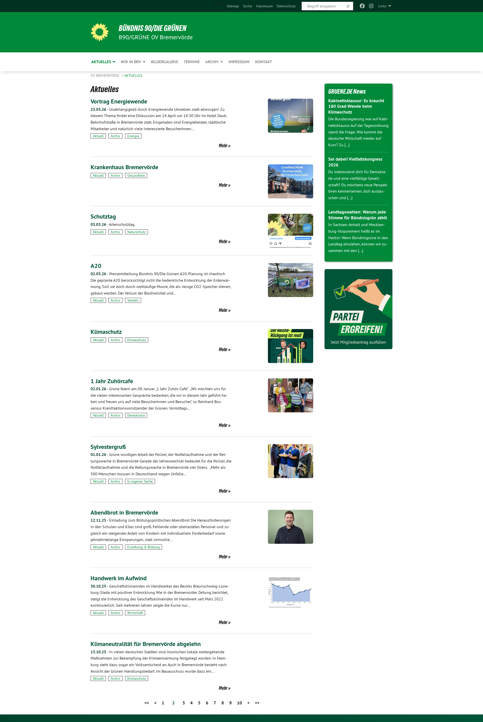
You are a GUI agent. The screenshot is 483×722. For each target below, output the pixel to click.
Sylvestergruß (108, 447)
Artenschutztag (113, 224)
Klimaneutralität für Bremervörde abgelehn (146, 644)
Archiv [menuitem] (212, 61)
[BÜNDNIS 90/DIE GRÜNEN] (100, 32)
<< (146, 703)
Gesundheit (136, 175)
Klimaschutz (106, 332)
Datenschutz (286, 6)
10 (239, 703)
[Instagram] (371, 6)
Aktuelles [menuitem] (101, 61)
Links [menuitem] (382, 6)
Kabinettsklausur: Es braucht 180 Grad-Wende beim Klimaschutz (356, 106)
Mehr (223, 145)
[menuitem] (233, 6)
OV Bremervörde (105, 75)
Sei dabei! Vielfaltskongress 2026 (355, 162)
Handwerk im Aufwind (119, 578)
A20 (96, 266)
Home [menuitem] (218, 3)
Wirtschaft (135, 612)
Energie (133, 136)
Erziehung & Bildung (143, 547)
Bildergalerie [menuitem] (164, 61)
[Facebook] (362, 6)
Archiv (115, 136)
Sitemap (233, 6)
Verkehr (133, 300)
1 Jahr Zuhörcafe (112, 381)
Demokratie (136, 415)
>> (257, 703)
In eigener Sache (140, 481)
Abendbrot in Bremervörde (124, 512)
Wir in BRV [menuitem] (131, 61)
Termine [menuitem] (192, 61)
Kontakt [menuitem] (263, 61)
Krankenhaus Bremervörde (124, 167)
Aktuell (98, 136)
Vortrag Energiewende (119, 101)
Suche (247, 6)
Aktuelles (133, 75)
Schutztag (103, 216)
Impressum (264, 6)
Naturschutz (136, 232)
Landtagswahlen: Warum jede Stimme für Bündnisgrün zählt (357, 215)
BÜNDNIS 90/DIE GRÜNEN (152, 28)
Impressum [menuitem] (239, 61)
